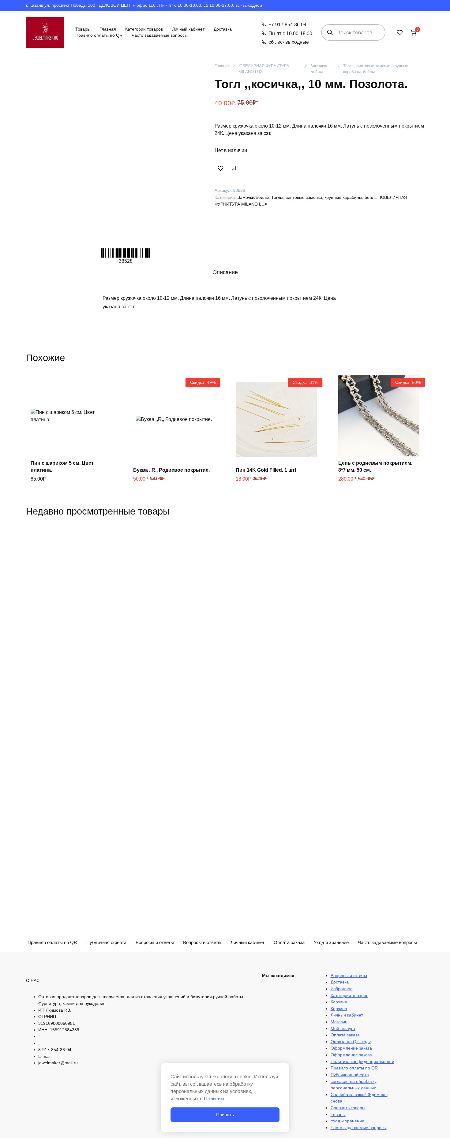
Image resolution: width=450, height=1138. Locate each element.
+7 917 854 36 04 (287, 24)
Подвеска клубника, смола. (371, 1001)
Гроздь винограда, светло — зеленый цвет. (271, 998)
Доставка (223, 29)
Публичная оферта (350, 1074)
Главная (107, 29)
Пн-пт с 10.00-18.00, (290, 33)
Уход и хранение (331, 942)
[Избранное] (400, 32)
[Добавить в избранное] (220, 168)
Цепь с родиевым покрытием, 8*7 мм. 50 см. (375, 466)
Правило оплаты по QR (98, 35)
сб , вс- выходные (288, 42)
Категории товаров (144, 29)
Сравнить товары (348, 1107)
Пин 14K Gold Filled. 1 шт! (266, 470)
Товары (82, 29)
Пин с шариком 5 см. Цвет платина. (62, 466)
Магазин (339, 1021)
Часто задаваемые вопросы (160, 35)
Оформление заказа (351, 1048)
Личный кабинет (188, 29)
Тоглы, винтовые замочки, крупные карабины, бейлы (375, 69)
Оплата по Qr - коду (351, 1041)
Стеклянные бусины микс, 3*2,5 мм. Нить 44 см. (69, 998)
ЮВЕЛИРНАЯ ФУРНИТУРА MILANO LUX (263, 69)
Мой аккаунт (343, 1028)
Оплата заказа (345, 1034)
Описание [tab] (225, 272)
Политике (215, 1098)
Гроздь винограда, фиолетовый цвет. (172, 998)
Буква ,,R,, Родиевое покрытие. (171, 470)
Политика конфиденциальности (362, 1061)
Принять (225, 1114)
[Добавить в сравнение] (233, 168)
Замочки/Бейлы (318, 69)
